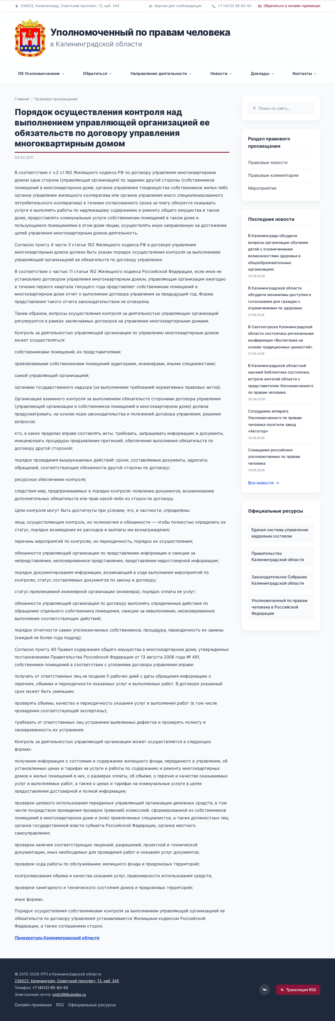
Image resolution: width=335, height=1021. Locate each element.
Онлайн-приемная (33, 1004)
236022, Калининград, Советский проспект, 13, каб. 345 (67, 981)
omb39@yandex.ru (69, 994)
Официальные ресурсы (92, 1004)
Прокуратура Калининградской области (57, 937)
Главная (22, 99)
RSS (60, 1004)
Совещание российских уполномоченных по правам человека (274, 456)
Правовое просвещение (55, 99)
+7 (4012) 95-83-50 (50, 987)
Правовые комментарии (273, 175)
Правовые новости (268, 162)
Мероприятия (262, 188)
